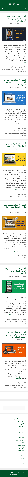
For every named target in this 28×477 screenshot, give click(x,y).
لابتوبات (23, 463)
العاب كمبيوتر (21, 437)
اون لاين (15, 130)
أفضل (22, 196)
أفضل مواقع (21, 128)
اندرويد (4, 321)
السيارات (9, 321)
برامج (22, 67)
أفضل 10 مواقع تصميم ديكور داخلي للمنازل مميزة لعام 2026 (14, 207)
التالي (14, 396)
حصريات (22, 455)
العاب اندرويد (21, 432)
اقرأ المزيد (12, 123)
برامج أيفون (17, 67)
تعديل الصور (22, 133)
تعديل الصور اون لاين (13, 133)
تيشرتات (19, 387)
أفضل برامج (21, 69)
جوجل (23, 453)
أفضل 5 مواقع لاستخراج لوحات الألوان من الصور (16, 145)
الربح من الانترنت (15, 385)
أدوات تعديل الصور (19, 418)
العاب (23, 429)
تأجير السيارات (18, 323)
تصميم (15, 257)
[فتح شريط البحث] (2, 8)
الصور (14, 196)
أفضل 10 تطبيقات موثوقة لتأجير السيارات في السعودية (15, 270)
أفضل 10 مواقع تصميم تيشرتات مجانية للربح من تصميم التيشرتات (15, 334)
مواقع (11, 196)
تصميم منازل (9, 257)
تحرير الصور (14, 69)
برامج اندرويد (10, 67)
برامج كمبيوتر (21, 450)
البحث (23, 405)
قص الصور (19, 71)
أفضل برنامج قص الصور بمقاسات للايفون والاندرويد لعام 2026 (15, 18)
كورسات (22, 461)
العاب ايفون (21, 434)
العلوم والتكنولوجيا (20, 440)
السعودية (14, 321)
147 (18, 396)
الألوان (18, 196)
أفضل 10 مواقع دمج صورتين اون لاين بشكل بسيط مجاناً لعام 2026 (14, 82)
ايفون (24, 323)
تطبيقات (8, 69)
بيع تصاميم (8, 385)
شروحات (22, 458)
